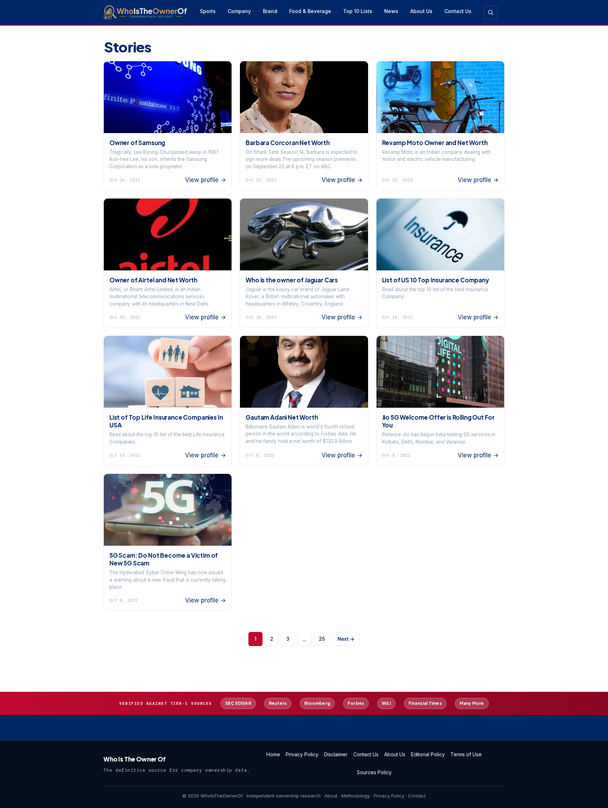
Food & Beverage (310, 11)
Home (273, 754)
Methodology (355, 795)
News (391, 11)
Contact (417, 795)
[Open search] (490, 12)
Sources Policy (374, 772)
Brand (270, 11)
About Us (421, 11)
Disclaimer (336, 754)
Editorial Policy (428, 754)
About (330, 795)
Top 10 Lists (357, 11)
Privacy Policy (302, 754)
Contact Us (457, 11)
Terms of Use (466, 754)
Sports (208, 11)
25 (322, 638)
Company (239, 11)
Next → (345, 638)
